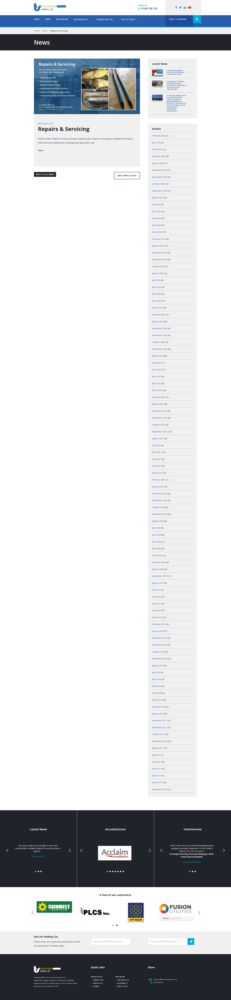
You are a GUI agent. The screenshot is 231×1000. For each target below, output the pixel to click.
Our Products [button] (81, 19)
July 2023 (156, 280)
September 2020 (160, 514)
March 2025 (157, 149)
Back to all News (45, 174)
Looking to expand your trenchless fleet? (176, 71)
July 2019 (156, 589)
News (48, 19)
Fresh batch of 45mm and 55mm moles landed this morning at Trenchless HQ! (176, 84)
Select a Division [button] (177, 19)
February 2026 (159, 135)
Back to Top (122, 986)
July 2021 (156, 445)
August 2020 (158, 521)
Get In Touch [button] (128, 19)
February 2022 (159, 397)
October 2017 (158, 734)
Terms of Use (98, 980)
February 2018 (159, 706)
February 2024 (159, 239)
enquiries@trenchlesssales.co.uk (165, 979)
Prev (7, 850)
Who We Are (62, 19)
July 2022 (156, 362)
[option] (54, 907)
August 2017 (158, 748)
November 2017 (159, 727)
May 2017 (156, 768)
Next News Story (127, 175)
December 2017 (159, 720)
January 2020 (158, 569)
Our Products (123, 980)
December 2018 (159, 638)
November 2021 (159, 417)
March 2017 (157, 782)
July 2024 (156, 204)
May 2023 (156, 294)
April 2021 (156, 466)
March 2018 (157, 699)
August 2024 (158, 197)
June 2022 (156, 369)
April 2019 (156, 610)
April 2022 (156, 383)
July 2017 (156, 755)
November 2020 (159, 500)
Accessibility (122, 983)
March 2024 (157, 232)
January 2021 (158, 486)
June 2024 (156, 211)
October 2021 (158, 424)
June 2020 (156, 534)
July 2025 (156, 142)
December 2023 (159, 252)
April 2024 (156, 225)
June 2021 (156, 452)
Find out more (37, 856)
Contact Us (97, 983)
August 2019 (158, 583)
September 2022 (160, 349)
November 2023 (159, 259)
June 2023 (156, 287)
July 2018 (156, 672)
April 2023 (156, 300)
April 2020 (156, 548)
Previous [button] (33, 912)
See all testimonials (192, 862)
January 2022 (158, 404)
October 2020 (158, 507)
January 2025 (158, 163)
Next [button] (198, 912)
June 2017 (156, 761)
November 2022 (159, 335)
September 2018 (160, 658)
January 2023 (158, 321)
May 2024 (156, 218)
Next (69, 850)
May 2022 (156, 376)
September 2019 (160, 576)
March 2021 (157, 472)
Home (37, 19)
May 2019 (156, 603)
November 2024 (159, 177)
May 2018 (156, 686)
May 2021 (156, 459)
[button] (197, 19)
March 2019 (157, 617)
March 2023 (157, 307)
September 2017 (160, 741)
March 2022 (157, 390)
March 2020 (157, 555)
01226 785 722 (149, 8)
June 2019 (156, 596)
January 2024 (158, 245)
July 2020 (156, 527)
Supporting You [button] (105, 19)
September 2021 (160, 431)
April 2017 (156, 775)
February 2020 (159, 562)
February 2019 (159, 624)
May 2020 (156, 541)
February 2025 (159, 156)
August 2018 (158, 665)
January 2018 (158, 713)
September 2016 (160, 789)
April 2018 (156, 693)
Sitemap (96, 986)
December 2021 (159, 411)
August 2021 (158, 438)
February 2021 (159, 479)
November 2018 (159, 644)
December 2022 (159, 328)
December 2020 (159, 493)
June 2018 (156, 679)
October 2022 (158, 342)
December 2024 (159, 170)
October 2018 (158, 651)
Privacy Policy (97, 977)
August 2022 (158, 355)
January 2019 (158, 631)
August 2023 (158, 273)
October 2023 (158, 266)
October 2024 (158, 183)
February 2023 (159, 314)
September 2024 (160, 190)
